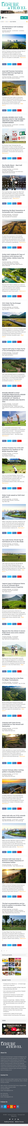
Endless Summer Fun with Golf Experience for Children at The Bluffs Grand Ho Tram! (12, 449)
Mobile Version (19, 1121)
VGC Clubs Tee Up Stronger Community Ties (11, 304)
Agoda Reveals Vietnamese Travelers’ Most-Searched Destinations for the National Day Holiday (13, 996)
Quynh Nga (9, 30)
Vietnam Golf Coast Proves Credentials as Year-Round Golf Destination (12, 724)
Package (16, 910)
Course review (6, 263)
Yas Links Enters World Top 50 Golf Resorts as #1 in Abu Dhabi (12, 540)
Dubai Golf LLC (12, 820)
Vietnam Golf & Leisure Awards (8, 172)
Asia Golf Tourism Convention (13, 78)
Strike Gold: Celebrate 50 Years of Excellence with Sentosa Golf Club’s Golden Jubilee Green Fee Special (13, 257)
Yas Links (6, 546)
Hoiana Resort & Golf (8, 126)
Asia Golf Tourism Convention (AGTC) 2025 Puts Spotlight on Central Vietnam (12, 72)
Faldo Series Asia (8, 639)
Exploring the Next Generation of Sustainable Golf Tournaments (13, 211)
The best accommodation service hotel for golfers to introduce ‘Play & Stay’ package (14, 905)
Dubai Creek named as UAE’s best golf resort (13, 496)
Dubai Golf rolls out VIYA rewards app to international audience (13, 816)
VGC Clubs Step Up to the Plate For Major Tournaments (12, 679)
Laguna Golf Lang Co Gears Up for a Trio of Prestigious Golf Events (13, 349)
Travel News (10, 170)
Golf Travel (10, 590)
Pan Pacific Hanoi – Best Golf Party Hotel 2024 (12, 166)
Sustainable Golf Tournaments (10, 216)
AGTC (5, 78)
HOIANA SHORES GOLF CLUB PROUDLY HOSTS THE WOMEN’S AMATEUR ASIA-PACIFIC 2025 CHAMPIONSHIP (13, 119)
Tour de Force (7, 31)
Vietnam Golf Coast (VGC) (9, 730)
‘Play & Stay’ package (8, 911)
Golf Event (5, 215)
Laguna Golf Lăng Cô (8, 355)
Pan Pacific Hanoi (19, 171)
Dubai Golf (6, 820)
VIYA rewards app (19, 820)
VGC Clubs (6, 309)
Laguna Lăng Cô (7, 591)
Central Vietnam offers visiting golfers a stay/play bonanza (13, 771)
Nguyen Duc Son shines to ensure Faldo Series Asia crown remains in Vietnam (13, 632)
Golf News (22, 30)
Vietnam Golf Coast (19, 865)
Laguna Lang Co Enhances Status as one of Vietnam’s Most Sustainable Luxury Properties (13, 585)
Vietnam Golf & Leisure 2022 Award (12, 912)
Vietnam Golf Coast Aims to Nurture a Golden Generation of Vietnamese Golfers (12, 860)
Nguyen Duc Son (15, 639)
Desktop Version (9, 1121)
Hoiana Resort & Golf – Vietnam (11, 406)
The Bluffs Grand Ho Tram (9, 455)
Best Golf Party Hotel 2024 (9, 171)
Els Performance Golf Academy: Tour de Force (12, 27)
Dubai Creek (6, 501)
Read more (5, 153)
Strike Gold (7, 265)
